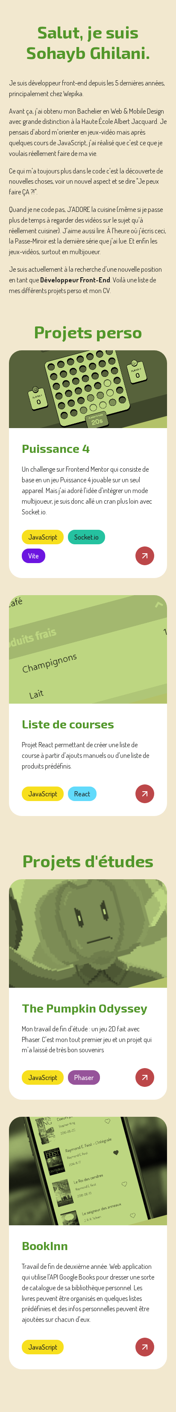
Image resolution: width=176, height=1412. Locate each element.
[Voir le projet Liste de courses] (88, 649)
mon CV (99, 290)
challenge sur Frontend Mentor (69, 469)
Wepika (72, 93)
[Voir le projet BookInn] (88, 1171)
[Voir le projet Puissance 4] (88, 389)
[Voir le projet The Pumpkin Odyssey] (88, 933)
